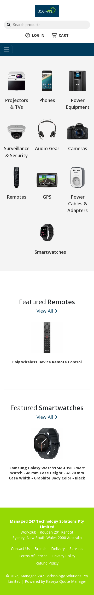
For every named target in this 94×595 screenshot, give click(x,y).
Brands (40, 548)
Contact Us (20, 548)
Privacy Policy (63, 555)
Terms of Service (33, 555)
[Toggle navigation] (6, 49)
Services (76, 548)
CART (64, 35)
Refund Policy (47, 563)
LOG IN (38, 35)
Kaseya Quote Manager (66, 581)
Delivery (58, 548)
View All (45, 311)
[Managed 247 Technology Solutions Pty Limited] (47, 10)
